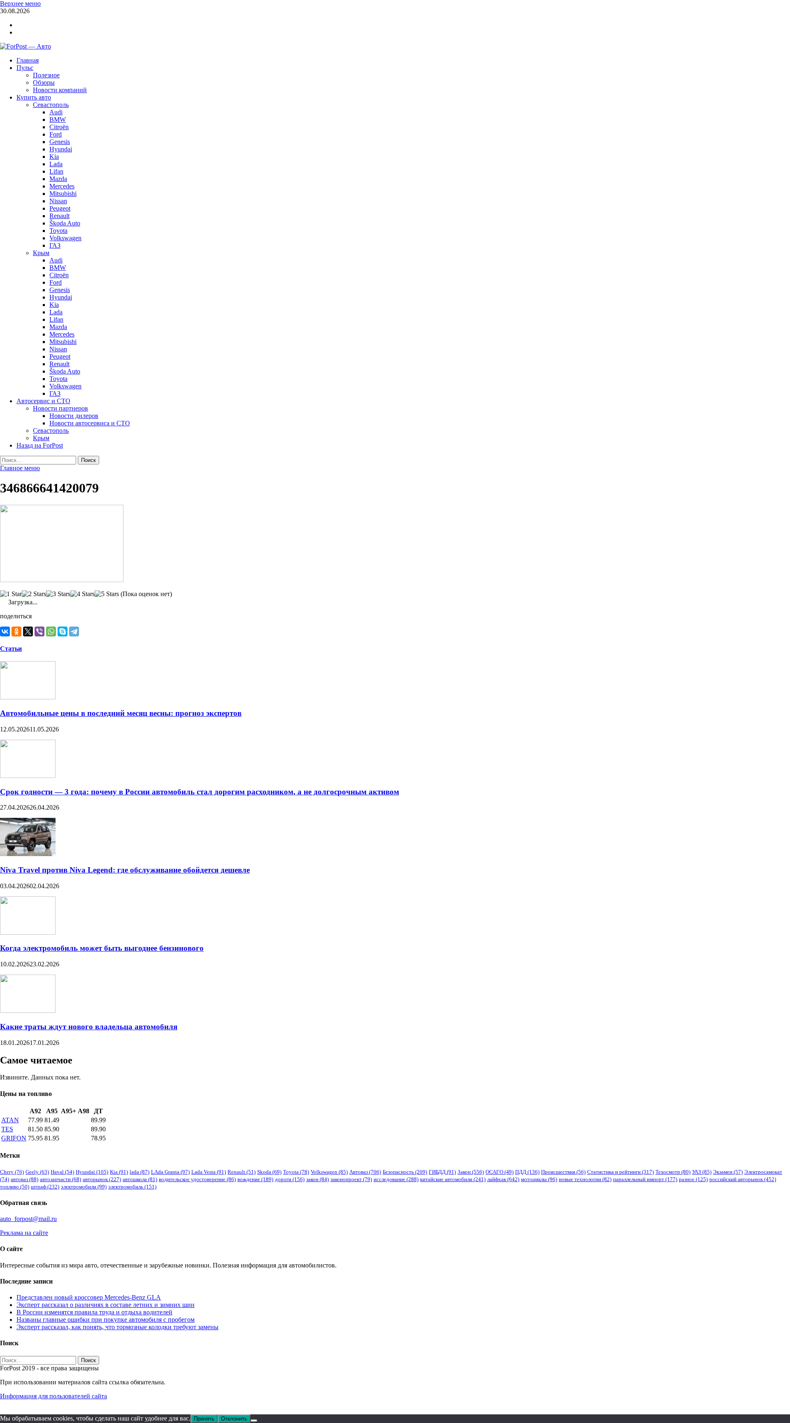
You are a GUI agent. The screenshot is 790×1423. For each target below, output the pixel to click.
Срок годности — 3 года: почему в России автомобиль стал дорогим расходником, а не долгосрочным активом (199, 791)
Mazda (58, 178)
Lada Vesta (208, 1172)
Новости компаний (60, 89)
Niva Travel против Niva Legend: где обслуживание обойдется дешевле (125, 870)
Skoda (269, 1172)
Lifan (56, 171)
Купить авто (33, 97)
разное (693, 1179)
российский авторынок (742, 1179)
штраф (45, 1187)
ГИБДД (442, 1172)
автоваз (24, 1179)
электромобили (84, 1187)
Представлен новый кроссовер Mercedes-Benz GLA (88, 1297)
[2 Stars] (34, 594)
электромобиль (132, 1187)
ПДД (527, 1172)
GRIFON (13, 1138)
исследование (396, 1179)
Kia (54, 156)
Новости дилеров (73, 415)
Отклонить (234, 1419)
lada (139, 1172)
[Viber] (39, 631)
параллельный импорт (645, 1179)
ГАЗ (54, 245)
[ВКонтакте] (5, 631)
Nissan (58, 200)
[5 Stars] (107, 594)
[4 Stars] (82, 594)
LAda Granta (170, 1172)
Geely (37, 1172)
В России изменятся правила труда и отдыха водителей (94, 1312)
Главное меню (20, 467)
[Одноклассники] (16, 631)
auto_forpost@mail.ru (28, 1218)
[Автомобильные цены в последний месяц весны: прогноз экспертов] (28, 697)
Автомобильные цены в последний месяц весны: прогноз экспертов (121, 713)
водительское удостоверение (197, 1179)
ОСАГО (500, 1172)
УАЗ (701, 1172)
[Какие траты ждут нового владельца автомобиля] (28, 1010)
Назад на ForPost (39, 445)
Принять (204, 1419)
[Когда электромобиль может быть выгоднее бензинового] (28, 932)
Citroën (59, 126)
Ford (55, 134)
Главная (27, 60)
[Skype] (62, 631)
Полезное (46, 75)
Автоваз (365, 1172)
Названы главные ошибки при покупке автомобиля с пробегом (105, 1319)
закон (317, 1179)
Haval (62, 1172)
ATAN (10, 1120)
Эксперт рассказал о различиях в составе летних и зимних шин (105, 1304)
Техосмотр (672, 1172)
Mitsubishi (63, 193)
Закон (471, 1172)
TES (7, 1129)
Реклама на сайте (24, 1232)
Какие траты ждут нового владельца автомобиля (88, 1026)
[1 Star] (11, 594)
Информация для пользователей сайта (53, 1396)
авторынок (102, 1179)
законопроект (351, 1179)
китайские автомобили (453, 1179)
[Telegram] (74, 631)
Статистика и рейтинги (620, 1172)
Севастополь (51, 104)
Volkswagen (65, 237)
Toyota (58, 230)
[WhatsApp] (51, 631)
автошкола (140, 1179)
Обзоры (44, 82)
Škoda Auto (64, 223)
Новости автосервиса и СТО (89, 423)
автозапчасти (60, 1179)
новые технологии (585, 1179)
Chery (12, 1172)
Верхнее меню (20, 3)
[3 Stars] (58, 594)
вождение (255, 1179)
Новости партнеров (60, 408)
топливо (14, 1187)
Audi (56, 112)
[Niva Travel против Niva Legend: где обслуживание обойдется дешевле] (28, 853)
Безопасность (405, 1172)
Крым (41, 252)
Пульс (24, 67)
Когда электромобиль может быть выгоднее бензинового (102, 948)
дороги (289, 1179)
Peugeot (59, 208)
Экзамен (728, 1172)
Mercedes (61, 186)
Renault (59, 215)
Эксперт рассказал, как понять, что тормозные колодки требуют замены (117, 1326)
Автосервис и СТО (43, 400)
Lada (56, 163)
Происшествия (563, 1172)
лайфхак (503, 1179)
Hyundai (60, 149)
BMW (57, 119)
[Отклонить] (254, 1420)
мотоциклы (539, 1179)
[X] (28, 631)
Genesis (59, 141)
